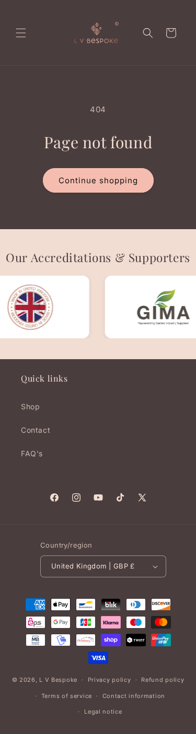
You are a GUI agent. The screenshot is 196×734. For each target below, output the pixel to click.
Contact (35, 429)
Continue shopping (98, 180)
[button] (20, 32)
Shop (30, 406)
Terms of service (66, 696)
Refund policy (162, 679)
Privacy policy (109, 679)
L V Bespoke (58, 679)
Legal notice (103, 711)
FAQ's (32, 453)
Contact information (133, 696)
